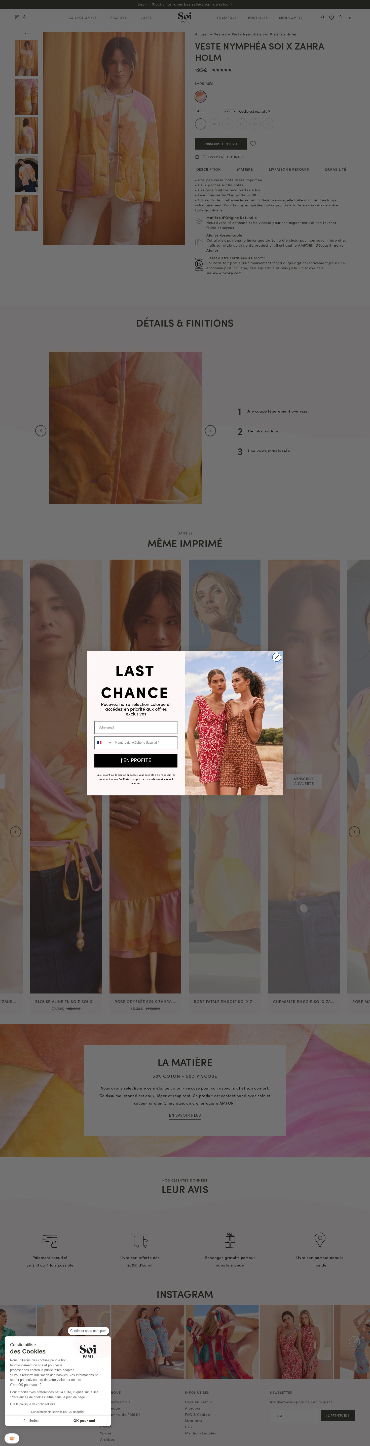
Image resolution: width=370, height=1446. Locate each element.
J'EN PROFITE (136, 760)
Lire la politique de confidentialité (32, 1404)
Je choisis (31, 1421)
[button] (12, 1438)
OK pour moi (84, 1421)
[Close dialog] (276, 657)
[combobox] (104, 743)
